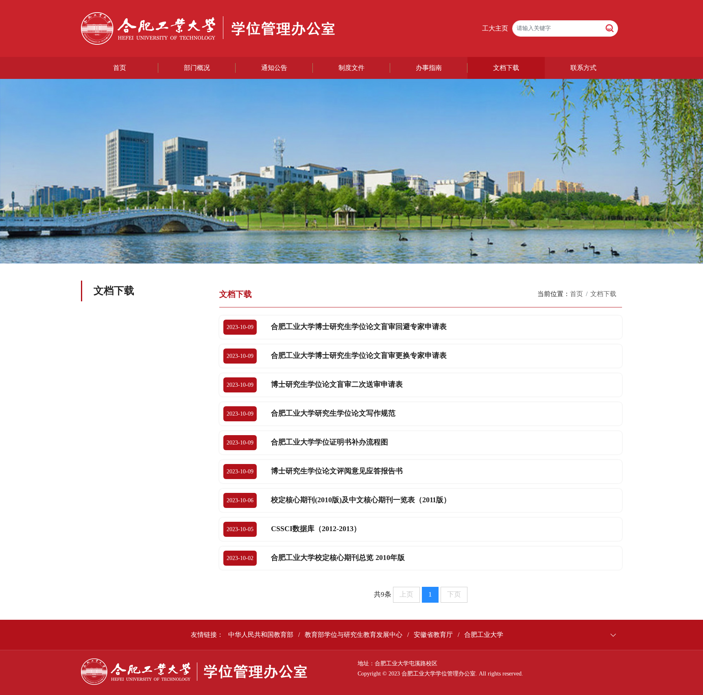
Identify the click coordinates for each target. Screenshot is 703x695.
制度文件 (351, 67)
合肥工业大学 (483, 634)
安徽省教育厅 (433, 634)
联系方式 (583, 67)
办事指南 (429, 67)
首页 (119, 67)
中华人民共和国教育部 (260, 634)
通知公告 (274, 67)
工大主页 (495, 28)
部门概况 (197, 67)
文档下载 (506, 67)
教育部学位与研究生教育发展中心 (353, 634)
